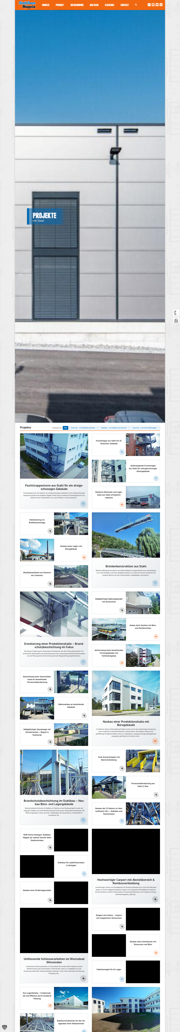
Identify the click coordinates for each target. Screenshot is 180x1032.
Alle (65, 428)
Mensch (45, 5)
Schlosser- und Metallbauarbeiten (83, 428)
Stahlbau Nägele (27, 5)
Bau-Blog (94, 5)
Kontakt (125, 5)
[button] (4, 1027)
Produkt (60, 5)
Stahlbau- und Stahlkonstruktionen (114, 428)
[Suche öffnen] (136, 4)
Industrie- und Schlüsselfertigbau (144, 428)
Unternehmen (77, 5)
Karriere (109, 5)
